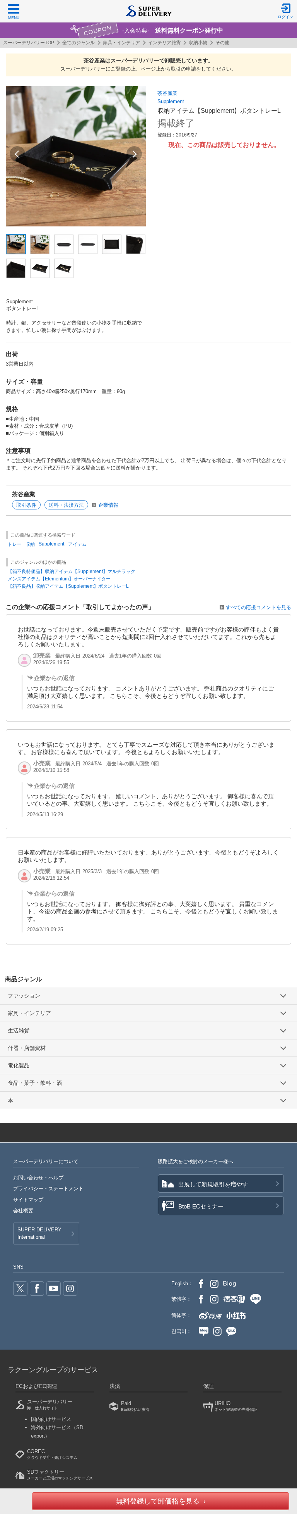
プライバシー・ (48, 1188)
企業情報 (108, 505)
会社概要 (23, 1211)
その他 (222, 42)
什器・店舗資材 (27, 1048)
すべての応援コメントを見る (258, 607)
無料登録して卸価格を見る (158, 1501)
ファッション (24, 996)
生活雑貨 (18, 1030)
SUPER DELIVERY (39, 1233)
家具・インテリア (121, 42)
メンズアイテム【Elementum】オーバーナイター (59, 579)
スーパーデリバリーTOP (28, 42)
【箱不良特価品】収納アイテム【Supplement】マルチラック (71, 571)
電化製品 (18, 1065)
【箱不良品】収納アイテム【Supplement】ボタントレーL (68, 586)
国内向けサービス (51, 1419)
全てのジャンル (78, 42)
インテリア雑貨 (164, 42)
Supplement (170, 101)
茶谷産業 (167, 93)
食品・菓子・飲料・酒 (35, 1083)
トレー (15, 544)
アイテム (77, 544)
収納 (30, 544)
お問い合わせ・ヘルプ (38, 1178)
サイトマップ (28, 1200)
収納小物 (198, 42)
